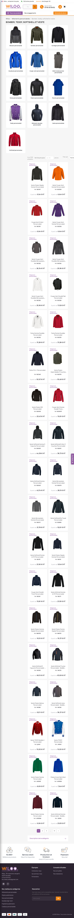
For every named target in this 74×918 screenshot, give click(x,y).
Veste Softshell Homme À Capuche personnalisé (37, 445)
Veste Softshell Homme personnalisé (37, 482)
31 (54, 831)
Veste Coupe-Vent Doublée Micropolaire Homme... (58, 261)
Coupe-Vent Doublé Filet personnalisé (58, 297)
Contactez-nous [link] (36, 871)
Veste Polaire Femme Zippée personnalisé (58, 630)
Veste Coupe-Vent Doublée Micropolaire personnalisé (37, 261)
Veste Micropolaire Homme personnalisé (37, 519)
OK (58, 898)
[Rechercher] (35, 7)
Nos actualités (57, 871)
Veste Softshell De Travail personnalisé (58, 519)
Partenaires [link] (35, 876)
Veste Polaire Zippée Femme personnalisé (37, 186)
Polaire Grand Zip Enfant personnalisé (58, 778)
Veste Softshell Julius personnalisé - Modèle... (58, 704)
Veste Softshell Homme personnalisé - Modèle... (58, 815)
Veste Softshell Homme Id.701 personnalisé (58, 593)
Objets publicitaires (7, 895)
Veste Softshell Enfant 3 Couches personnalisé (58, 445)
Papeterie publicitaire (8, 904)
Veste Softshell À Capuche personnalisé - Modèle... (37, 668)
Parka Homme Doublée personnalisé (37, 334)
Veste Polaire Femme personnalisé (37, 778)
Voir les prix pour (40, 158)
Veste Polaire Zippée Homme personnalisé (58, 556)
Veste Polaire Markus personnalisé (37, 704)
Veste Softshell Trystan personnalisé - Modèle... (58, 667)
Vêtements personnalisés (9, 892)
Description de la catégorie (39, 838)
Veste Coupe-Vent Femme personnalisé (58, 223)
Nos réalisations (58, 874)
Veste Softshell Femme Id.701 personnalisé (37, 556)
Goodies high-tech (7, 901)
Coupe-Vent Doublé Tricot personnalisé (37, 593)
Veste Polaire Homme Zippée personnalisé (37, 630)
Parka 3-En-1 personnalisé (37, 370)
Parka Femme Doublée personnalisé (58, 334)
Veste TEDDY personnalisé (58, 741)
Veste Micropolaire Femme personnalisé (58, 482)
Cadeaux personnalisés (8, 906)
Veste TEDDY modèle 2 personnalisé (37, 741)
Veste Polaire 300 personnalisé (37, 408)
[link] (45, 1)
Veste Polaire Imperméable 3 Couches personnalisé (58, 372)
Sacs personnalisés (7, 898)
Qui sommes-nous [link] (37, 874)
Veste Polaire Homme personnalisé (37, 815)
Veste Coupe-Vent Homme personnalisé (58, 186)
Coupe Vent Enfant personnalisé (37, 223)
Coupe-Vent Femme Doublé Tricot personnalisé (58, 409)
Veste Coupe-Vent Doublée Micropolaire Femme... (37, 298)
